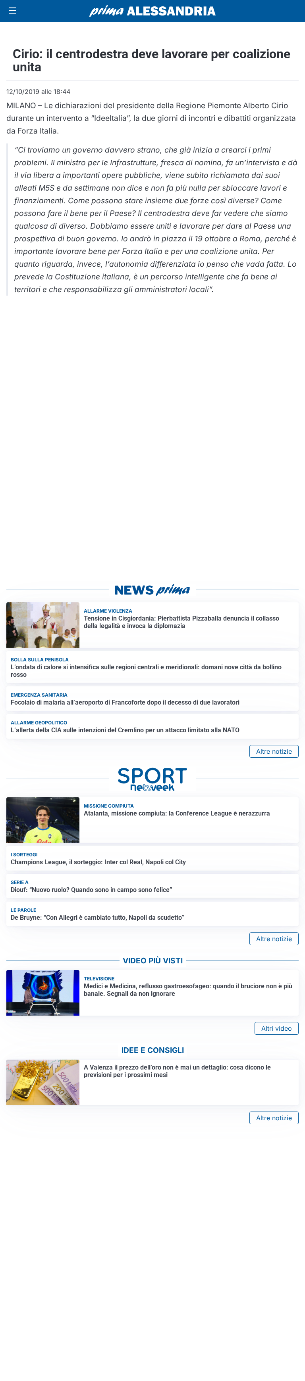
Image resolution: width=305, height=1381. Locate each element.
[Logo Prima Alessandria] (152, 11)
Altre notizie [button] (274, 751)
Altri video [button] (276, 1028)
